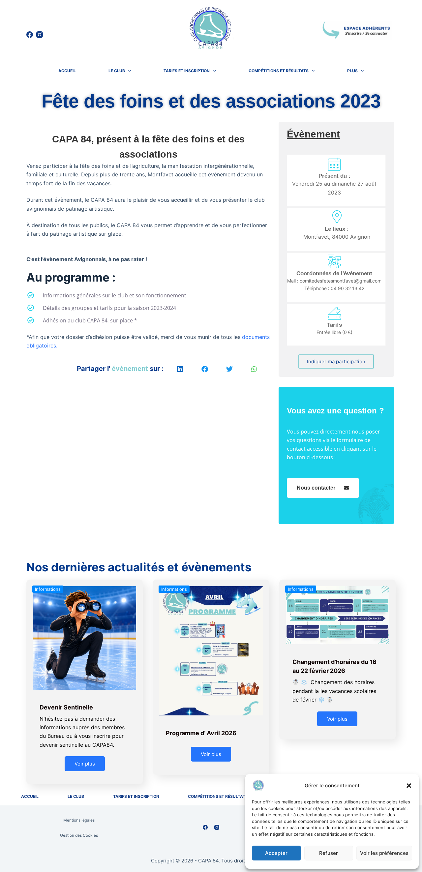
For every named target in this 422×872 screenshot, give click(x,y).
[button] (409, 785)
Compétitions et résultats (279, 70)
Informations (48, 589)
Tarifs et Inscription (187, 70)
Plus (352, 70)
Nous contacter (316, 488)
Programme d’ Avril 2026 (201, 733)
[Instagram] (39, 34)
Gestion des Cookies (79, 835)
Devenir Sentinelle (66, 707)
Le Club (116, 70)
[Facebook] (29, 34)
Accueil (67, 70)
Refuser (328, 853)
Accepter (276, 853)
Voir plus (85, 764)
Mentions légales (79, 820)
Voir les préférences (384, 853)
